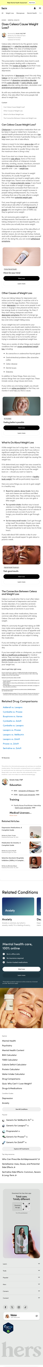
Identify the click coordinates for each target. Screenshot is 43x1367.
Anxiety (7, 919)
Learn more (21, 284)
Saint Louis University (27, 795)
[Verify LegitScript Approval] (8, 1328)
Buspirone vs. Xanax (12, 716)
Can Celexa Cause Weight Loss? (14, 107)
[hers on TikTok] (25, 1307)
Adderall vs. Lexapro (12, 707)
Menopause (20, 13)
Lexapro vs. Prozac (12, 730)
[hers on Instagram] (18, 1307)
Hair (40, 13)
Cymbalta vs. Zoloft (12, 721)
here (33, 774)
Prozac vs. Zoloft (11, 743)
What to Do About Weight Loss (14, 114)
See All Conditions (21, 1109)
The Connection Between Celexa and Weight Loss (20, 118)
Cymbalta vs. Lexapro (13, 725)
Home (4, 20)
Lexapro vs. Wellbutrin (13, 734)
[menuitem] (2, 13)
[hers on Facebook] (5, 1307)
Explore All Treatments (21, 1149)
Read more (13, 815)
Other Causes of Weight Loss (13, 111)
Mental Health (32, 13)
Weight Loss (10, 13)
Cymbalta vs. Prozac (12, 712)
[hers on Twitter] (12, 1307)
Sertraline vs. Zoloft (12, 748)
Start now (21, 278)
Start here (32, 2)
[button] (21, 757)
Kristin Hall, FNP (21, 33)
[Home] (4, 8)
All (2, 13)
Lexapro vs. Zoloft (11, 739)
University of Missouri (27, 791)
